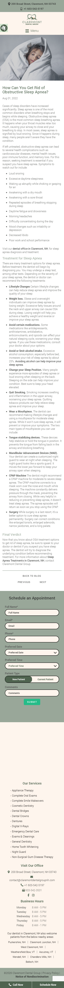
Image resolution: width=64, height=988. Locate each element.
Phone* (9, 633)
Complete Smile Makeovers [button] (27, 800)
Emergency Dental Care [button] (25, 831)
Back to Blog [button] (32, 576)
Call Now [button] (17, 984)
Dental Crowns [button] (20, 816)
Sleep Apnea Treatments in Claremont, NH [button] (28, 558)
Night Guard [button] (19, 851)
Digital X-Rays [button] (20, 826)
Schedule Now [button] (48, 984)
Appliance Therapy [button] (22, 790)
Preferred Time (13, 660)
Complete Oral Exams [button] (24, 795)
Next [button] (43, 582)
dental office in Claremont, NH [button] (30, 248)
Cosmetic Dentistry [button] (23, 805)
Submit (32, 701)
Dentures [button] (17, 821)
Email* (9, 620)
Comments (11, 687)
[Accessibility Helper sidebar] (4, 28)
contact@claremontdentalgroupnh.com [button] (32, 879)
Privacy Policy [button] (51, 973)
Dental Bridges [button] (20, 810)
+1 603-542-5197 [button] (34, 8)
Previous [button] (24, 582)
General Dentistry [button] (22, 841)
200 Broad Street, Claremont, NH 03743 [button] (33, 3)
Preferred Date (13, 646)
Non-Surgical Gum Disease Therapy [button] (32, 857)
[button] (32, 19)
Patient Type (12, 673)
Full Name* (11, 606)
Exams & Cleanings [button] (23, 836)
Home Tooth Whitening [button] (25, 846)
